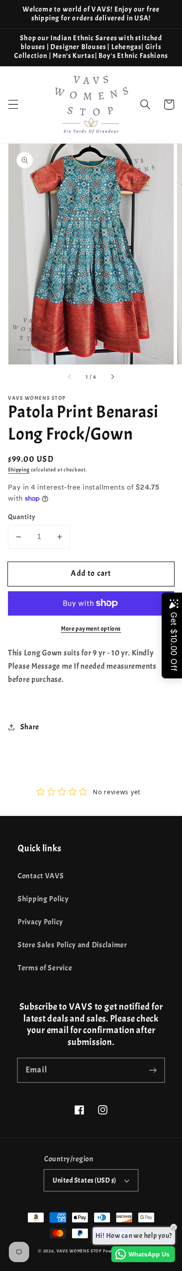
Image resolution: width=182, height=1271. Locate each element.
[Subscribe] (152, 1070)
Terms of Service (45, 967)
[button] (13, 104)
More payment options (91, 628)
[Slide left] (70, 377)
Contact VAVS (41, 876)
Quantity (21, 517)
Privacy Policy (40, 921)
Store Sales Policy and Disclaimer (72, 944)
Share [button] (29, 726)
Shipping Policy (43, 898)
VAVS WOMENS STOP (79, 1251)
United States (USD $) (84, 1180)
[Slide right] (112, 377)
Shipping (19, 469)
